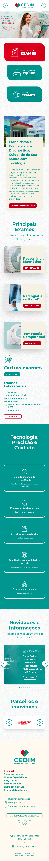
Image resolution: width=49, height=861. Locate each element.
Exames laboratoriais (15, 790)
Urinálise (12, 392)
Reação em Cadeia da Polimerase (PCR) (24, 405)
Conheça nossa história (23, 205)
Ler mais (30, 678)
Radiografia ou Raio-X (18, 802)
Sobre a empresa (13, 774)
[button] (5, 25)
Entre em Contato (14, 787)
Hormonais (13, 401)
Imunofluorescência (17, 395)
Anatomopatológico (17, 398)
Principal (9, 771)
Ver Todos (12, 374)
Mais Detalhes (32, 268)
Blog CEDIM (10, 780)
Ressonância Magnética (19, 799)
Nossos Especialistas (15, 777)
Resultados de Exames (26, 816)
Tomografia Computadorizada (21, 806)
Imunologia (13, 410)
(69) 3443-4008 (25, 839)
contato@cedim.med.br (26, 846)
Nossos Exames (12, 783)
